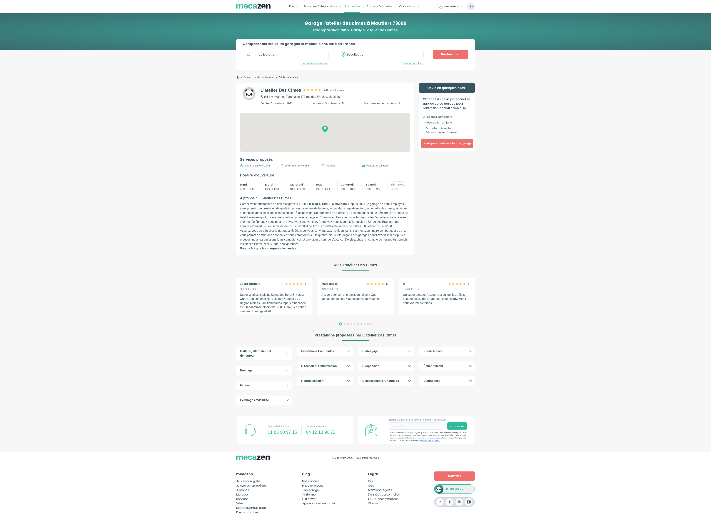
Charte (373, 503)
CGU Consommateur (383, 499)
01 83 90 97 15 (457, 489)
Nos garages (352, 6)
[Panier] (471, 6)
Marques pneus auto (251, 508)
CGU (371, 481)
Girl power (309, 499)
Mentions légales (380, 490)
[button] (450, 6)
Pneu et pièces (312, 485)
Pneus (293, 6)
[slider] (312, 90)
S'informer (309, 494)
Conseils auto (409, 6)
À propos (242, 490)
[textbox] (383, 54)
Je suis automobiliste (251, 485)
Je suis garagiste (248, 481)
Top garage (310, 490)
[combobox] (381, 54)
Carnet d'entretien (379, 6)
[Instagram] (459, 502)
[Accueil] (237, 77)
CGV (371, 485)
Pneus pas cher (247, 512)
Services (242, 499)
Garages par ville (252, 77)
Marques (242, 494)
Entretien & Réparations (321, 6)
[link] (237, 77)
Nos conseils (311, 481)
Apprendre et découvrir (319, 503)
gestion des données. (430, 440)
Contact (454, 476)
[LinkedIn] (440, 502)
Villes (239, 503)
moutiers (269, 77)
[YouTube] (468, 502)
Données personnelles (384, 494)
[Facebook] (449, 502)
